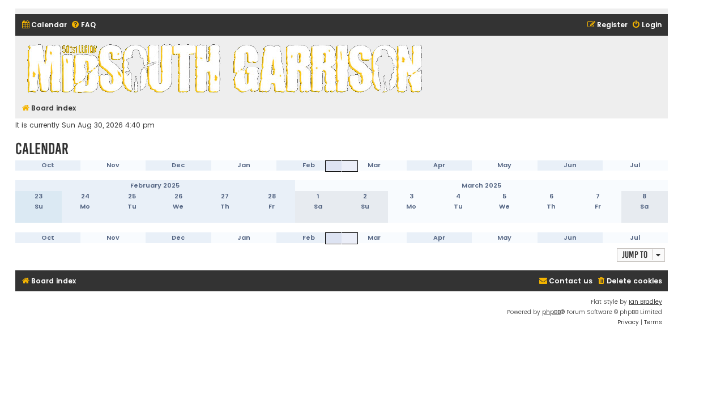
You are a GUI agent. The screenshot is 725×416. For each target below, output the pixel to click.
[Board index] (226, 68)
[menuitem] (44, 25)
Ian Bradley (645, 302)
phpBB (551, 312)
